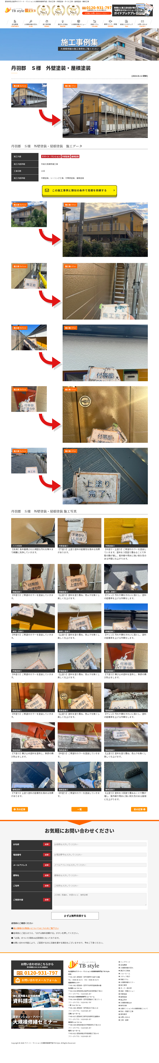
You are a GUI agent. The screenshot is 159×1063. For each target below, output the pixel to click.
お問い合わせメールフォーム (39, 980)
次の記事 (20, 809)
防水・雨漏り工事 (126, 1011)
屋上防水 (123, 999)
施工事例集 (47, 24)
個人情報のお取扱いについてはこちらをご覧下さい (36, 928)
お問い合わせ (142, 24)
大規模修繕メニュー (78, 24)
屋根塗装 (75, 156)
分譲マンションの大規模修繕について (134, 1008)
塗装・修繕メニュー (127, 991)
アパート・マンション (51, 156)
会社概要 (15, 24)
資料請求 (123, 1014)
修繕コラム (95, 24)
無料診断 (123, 1005)
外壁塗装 (66, 156)
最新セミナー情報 (110, 24)
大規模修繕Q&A (126, 1002)
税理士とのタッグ (126, 24)
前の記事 (138, 809)
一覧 (79, 809)
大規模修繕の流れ (30, 24)
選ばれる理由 (63, 24)
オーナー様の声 (126, 988)
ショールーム (125, 973)
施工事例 (123, 985)
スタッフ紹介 (125, 976)
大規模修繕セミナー (127, 982)
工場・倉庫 (124, 1020)
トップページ (125, 962)
